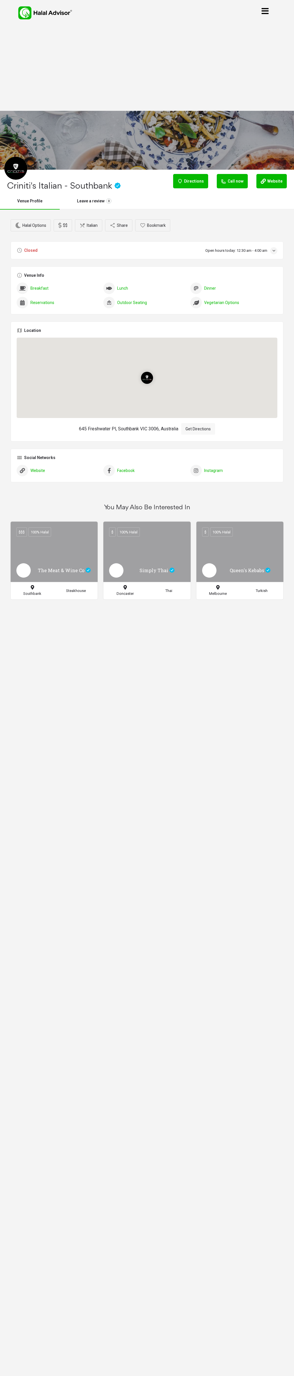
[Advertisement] (147, 68)
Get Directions (198, 429)
